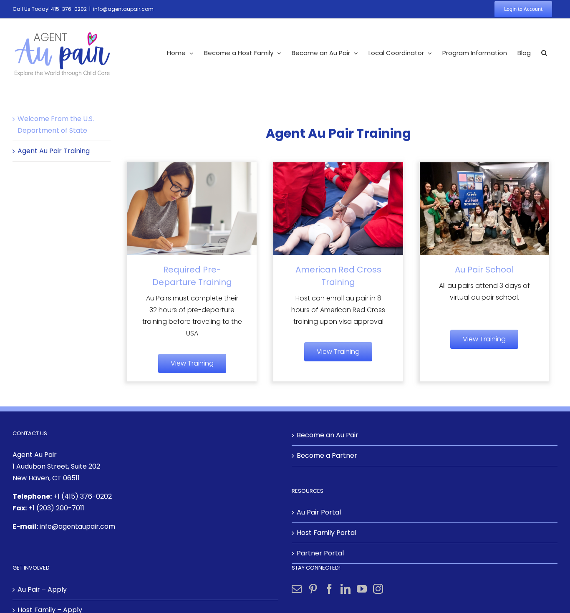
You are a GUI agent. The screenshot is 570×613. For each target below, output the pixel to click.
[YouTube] (362, 589)
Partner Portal (320, 553)
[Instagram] (378, 589)
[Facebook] (329, 589)
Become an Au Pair (327, 435)
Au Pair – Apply (42, 589)
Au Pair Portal (319, 512)
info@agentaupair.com (123, 9)
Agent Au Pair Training (54, 151)
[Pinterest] (313, 589)
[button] (544, 53)
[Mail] (297, 589)
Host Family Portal (326, 532)
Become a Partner (327, 455)
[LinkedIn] (345, 589)
